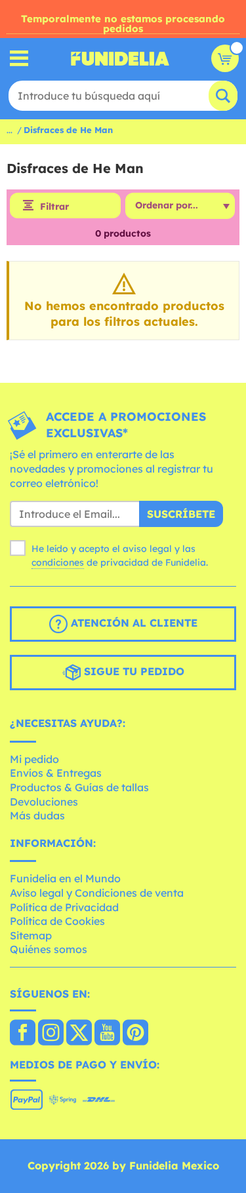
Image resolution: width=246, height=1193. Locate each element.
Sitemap (31, 935)
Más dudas (37, 815)
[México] (22, 1033)
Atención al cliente (132, 622)
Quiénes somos (48, 949)
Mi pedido (34, 759)
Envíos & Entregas (56, 772)
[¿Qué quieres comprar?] (19, 59)
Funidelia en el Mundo (65, 878)
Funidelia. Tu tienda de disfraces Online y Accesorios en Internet (120, 58)
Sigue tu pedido (132, 671)
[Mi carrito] (225, 58)
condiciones (57, 562)
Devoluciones (44, 801)
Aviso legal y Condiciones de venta (97, 892)
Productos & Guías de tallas (79, 787)
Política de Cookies (57, 921)
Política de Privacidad (64, 907)
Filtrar (54, 206)
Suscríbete (181, 513)
